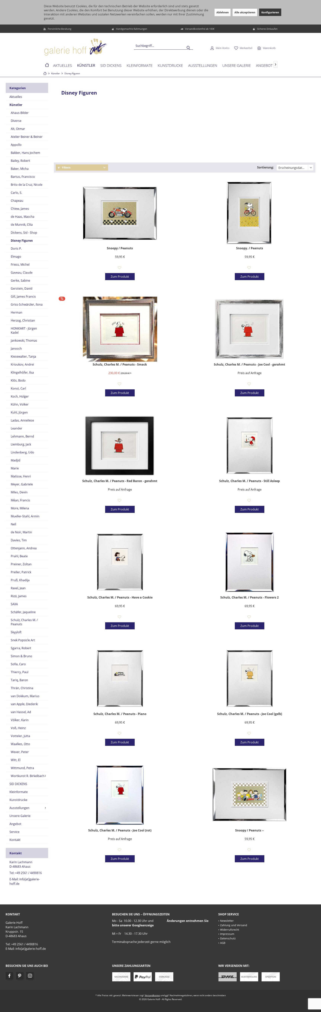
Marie (15, 468)
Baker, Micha (20, 169)
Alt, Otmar (18, 129)
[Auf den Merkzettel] (120, 268)
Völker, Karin (20, 720)
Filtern (65, 167)
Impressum (227, 934)
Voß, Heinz (18, 728)
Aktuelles (15, 97)
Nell (13, 524)
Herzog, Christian (23, 320)
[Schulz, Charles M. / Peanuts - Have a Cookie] (120, 562)
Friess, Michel (20, 264)
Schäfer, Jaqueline (23, 612)
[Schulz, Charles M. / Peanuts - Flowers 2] (249, 562)
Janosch (16, 348)
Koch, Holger (20, 396)
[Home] (47, 65)
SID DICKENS (18, 784)
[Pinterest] (19, 975)
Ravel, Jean (18, 588)
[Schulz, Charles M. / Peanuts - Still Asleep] (249, 445)
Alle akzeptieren (244, 12)
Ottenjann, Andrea (24, 548)
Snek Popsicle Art (23, 640)
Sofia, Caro (18, 664)
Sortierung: (265, 167)
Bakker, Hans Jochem (25, 153)
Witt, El (15, 760)
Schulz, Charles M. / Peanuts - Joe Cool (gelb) (249, 714)
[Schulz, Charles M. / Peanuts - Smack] (120, 329)
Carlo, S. (16, 193)
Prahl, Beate (19, 556)
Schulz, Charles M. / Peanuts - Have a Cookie (120, 597)
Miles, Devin (19, 492)
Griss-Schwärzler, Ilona (27, 304)
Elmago (16, 256)
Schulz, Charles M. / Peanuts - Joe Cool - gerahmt (249, 364)
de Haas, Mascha (22, 217)
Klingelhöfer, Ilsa (22, 372)
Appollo (16, 145)
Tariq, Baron (19, 680)
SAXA (14, 604)
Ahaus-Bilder (20, 113)
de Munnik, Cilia (22, 225)
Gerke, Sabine (20, 280)
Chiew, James (20, 209)
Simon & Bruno (21, 656)
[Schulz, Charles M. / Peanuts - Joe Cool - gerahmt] (249, 329)
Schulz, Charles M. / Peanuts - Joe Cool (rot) (119, 830)
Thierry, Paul (19, 672)
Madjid (15, 460)
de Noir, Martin (21, 532)
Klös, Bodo (18, 380)
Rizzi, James (19, 596)
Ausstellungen (19, 808)
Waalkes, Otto (20, 744)
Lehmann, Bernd (22, 436)
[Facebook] (9, 975)
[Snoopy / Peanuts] (120, 212)
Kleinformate (18, 792)
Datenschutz (228, 938)
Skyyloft (16, 632)
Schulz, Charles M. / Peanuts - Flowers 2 (249, 597)
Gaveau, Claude (22, 272)
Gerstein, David (21, 288)
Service (14, 832)
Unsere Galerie (19, 816)
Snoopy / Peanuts (120, 248)
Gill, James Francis (23, 296)
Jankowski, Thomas (24, 340)
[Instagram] (30, 975)
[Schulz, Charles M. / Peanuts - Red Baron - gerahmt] (120, 445)
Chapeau (17, 201)
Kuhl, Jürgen (19, 412)
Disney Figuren (22, 241)
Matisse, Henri (21, 476)
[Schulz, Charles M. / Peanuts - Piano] (120, 678)
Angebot (15, 824)
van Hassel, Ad (21, 712)
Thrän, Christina (22, 688)
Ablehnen (222, 12)
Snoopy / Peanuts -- (249, 830)
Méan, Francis (20, 500)
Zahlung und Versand (233, 925)
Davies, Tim (19, 540)
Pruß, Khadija (20, 580)
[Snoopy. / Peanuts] (249, 212)
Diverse (16, 121)
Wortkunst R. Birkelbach (27, 776)
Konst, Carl (18, 388)
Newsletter (227, 920)
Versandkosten (152, 995)
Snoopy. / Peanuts (249, 248)
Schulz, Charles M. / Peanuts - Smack (120, 364)
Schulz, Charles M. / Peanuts (24, 622)
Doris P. (16, 248)
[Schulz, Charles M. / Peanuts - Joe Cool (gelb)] (249, 678)
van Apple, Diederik (24, 704)
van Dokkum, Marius (25, 696)
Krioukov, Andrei (22, 364)
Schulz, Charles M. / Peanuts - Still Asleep (249, 481)
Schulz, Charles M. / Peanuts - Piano (119, 714)
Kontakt (14, 840)
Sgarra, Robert (21, 648)
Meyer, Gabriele (22, 484)
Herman (16, 312)
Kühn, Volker (20, 404)
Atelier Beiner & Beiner (27, 137)
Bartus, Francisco (23, 177)
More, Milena (20, 508)
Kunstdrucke (18, 800)
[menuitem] (266, 48)
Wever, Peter (20, 752)
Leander (16, 428)
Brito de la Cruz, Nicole (26, 185)
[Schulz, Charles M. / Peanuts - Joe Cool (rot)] (120, 795)
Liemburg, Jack (21, 444)
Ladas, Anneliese (22, 420)
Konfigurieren (270, 12)
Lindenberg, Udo (22, 452)
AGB (222, 943)
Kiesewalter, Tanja (23, 356)
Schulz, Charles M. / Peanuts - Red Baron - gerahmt (119, 481)
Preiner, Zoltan (21, 564)
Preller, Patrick (21, 572)
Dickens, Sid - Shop (24, 233)
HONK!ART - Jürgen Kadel (24, 330)
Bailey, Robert (20, 161)
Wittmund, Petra (22, 768)
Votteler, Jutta (20, 736)
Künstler (15, 105)
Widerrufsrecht (229, 929)
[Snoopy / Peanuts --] (249, 795)
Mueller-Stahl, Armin (25, 516)
